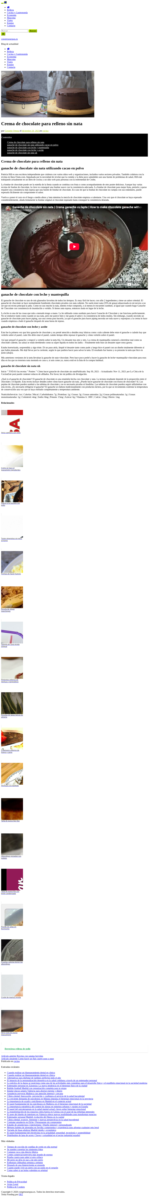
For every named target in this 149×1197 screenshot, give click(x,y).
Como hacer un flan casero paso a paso (27, 1058)
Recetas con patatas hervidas (22, 1056)
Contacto (11, 25)
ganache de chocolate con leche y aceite (25, 150)
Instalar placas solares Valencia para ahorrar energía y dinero (34, 1091)
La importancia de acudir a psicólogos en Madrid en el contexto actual (39, 1101)
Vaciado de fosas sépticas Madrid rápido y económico (31, 1130)
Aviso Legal (12, 1184)
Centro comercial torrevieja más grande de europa (30, 1154)
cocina (45, 131)
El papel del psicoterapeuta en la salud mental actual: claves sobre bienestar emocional (46, 1109)
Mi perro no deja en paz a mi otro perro (25, 1160)
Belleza (10, 10)
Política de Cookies (16, 1187)
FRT (21, 1194)
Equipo (10, 23)
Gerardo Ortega (12, 131)
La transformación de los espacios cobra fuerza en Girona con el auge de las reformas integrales (50, 1112)
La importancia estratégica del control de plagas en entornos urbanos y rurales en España (47, 1106)
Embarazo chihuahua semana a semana (25, 1162)
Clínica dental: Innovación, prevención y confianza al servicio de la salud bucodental (46, 1096)
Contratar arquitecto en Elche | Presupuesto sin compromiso (34, 1122)
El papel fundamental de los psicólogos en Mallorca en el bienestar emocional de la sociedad (49, 1104)
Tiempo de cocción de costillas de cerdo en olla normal (32, 1147)
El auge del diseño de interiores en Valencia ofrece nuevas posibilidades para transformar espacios (51, 1114)
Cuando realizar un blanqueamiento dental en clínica (31, 1075)
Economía (11, 15)
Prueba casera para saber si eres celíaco (25, 1157)
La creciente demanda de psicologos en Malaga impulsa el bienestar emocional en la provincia (50, 1099)
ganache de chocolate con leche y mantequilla (28, 147)
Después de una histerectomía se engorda (26, 1165)
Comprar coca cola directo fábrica (22, 1152)
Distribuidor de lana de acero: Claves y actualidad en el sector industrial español (43, 1135)
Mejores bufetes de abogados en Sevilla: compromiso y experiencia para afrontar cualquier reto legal (53, 1127)
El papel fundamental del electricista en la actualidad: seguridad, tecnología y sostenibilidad (48, 1132)
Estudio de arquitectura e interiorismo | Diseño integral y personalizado (39, 1125)
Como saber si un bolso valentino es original (27, 1170)
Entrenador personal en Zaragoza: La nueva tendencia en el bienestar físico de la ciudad (47, 1085)
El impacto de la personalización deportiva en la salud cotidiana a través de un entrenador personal (52, 1080)
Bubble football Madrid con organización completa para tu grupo (36, 1088)
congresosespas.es (9, 39)
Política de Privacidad (17, 1181)
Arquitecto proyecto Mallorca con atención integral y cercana (35, 1093)
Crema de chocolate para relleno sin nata (25, 142)
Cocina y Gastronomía (17, 12)
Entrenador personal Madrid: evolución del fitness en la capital (35, 1117)
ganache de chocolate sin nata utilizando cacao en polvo (32, 145)
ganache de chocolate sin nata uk (22, 152)
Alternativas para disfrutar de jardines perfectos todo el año (34, 1078)
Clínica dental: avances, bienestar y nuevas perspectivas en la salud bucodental (43, 1119)
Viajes (10, 20)
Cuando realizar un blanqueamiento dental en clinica (31, 1072)
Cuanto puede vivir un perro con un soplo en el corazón (32, 1167)
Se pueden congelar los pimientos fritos (25, 1149)
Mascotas (11, 18)
